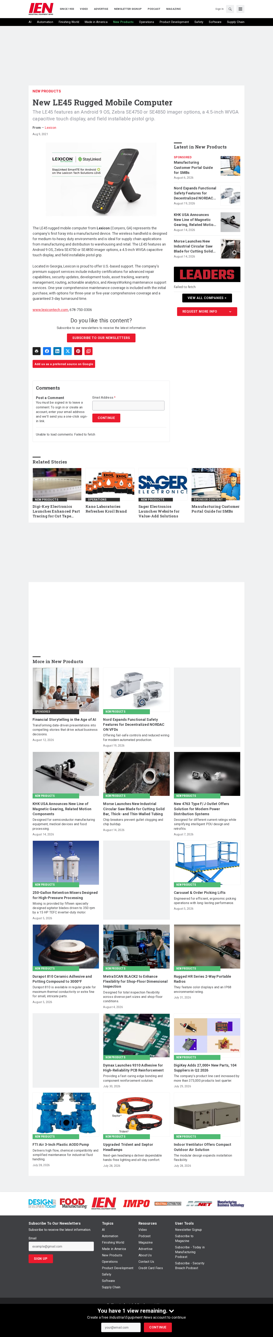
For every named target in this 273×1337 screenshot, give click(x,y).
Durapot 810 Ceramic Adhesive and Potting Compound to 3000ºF (62, 978)
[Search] (230, 9)
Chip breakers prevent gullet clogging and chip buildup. (133, 822)
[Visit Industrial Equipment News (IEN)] (103, 1203)
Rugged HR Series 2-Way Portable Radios (202, 978)
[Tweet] (68, 351)
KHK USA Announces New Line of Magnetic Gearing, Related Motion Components (195, 220)
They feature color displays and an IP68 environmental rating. (202, 989)
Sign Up (41, 1259)
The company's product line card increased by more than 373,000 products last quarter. (207, 1078)
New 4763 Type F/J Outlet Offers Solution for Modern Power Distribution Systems (201, 809)
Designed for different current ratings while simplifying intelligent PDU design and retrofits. (205, 824)
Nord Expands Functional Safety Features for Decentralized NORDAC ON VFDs (195, 193)
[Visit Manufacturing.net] (199, 1203)
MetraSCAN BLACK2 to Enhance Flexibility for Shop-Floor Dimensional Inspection (135, 981)
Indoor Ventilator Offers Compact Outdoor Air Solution (202, 1147)
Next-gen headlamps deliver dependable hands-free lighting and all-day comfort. (132, 1158)
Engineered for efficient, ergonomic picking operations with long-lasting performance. (205, 901)
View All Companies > (207, 298)
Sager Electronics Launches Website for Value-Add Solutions (158, 511)
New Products (47, 91)
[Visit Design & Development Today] (42, 1203)
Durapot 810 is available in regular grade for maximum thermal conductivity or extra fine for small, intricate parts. (64, 991)
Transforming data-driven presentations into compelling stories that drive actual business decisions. (65, 729)
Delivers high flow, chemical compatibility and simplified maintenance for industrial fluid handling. (66, 1155)
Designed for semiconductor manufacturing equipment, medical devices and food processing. (64, 824)
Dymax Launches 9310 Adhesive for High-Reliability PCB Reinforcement (133, 1067)
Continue (157, 1327)
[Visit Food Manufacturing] (73, 1203)
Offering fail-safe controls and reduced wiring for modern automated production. (136, 737)
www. (37, 310)
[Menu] (240, 9)
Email (32, 1238)
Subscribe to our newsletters (101, 338)
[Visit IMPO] (136, 1203)
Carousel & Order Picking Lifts (200, 892)
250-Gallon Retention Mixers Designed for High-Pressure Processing (65, 895)
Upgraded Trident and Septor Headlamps (128, 1147)
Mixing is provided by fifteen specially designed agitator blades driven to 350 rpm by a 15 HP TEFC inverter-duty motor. (64, 908)
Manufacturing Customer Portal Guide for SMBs (193, 167)
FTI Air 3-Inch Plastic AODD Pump (61, 1144)
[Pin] (78, 351)
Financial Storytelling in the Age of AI (64, 719)
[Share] (47, 351)
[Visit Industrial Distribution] (168, 1203)
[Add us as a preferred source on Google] (89, 351)
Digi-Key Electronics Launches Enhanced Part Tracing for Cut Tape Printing (56, 511)
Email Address (104, 397)
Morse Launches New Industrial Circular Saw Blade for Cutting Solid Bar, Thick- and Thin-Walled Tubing (193, 246)
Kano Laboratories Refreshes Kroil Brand (106, 509)
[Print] (37, 351)
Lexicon (50, 128)
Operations (97, 499)
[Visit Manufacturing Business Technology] (230, 1203)
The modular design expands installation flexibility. (203, 1158)
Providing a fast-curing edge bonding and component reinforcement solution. (133, 1078)
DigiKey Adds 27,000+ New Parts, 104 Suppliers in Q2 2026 (205, 1067)
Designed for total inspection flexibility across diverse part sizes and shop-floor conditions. (132, 996)
